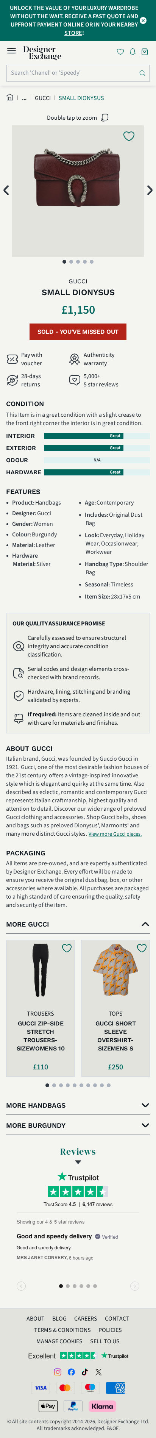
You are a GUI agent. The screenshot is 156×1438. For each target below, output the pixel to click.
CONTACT (117, 1319)
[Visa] (40, 1388)
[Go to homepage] (42, 53)
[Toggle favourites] (122, 51)
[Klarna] (103, 1406)
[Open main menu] (11, 52)
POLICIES (110, 1330)
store (73, 33)
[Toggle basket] (145, 51)
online (73, 24)
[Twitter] (98, 1371)
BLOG (59, 1319)
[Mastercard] (65, 1388)
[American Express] (115, 1388)
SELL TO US (105, 1341)
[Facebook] (71, 1371)
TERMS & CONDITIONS (62, 1330)
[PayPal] (73, 1406)
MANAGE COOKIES (59, 1341)
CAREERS (85, 1319)
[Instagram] (57, 1371)
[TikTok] (85, 1371)
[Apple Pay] (48, 1406)
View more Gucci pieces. (115, 834)
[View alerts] (135, 53)
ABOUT (36, 1319)
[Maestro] (90, 1388)
